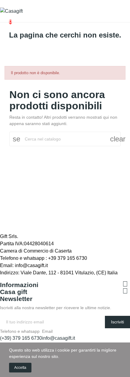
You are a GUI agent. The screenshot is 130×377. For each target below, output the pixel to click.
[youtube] (22, 278)
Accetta (20, 367)
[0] (5, 18)
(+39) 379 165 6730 (21, 338)
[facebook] (2, 278)
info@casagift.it (58, 338)
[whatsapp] (28, 278)
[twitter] (8, 278)
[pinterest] (35, 278)
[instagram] (15, 278)
